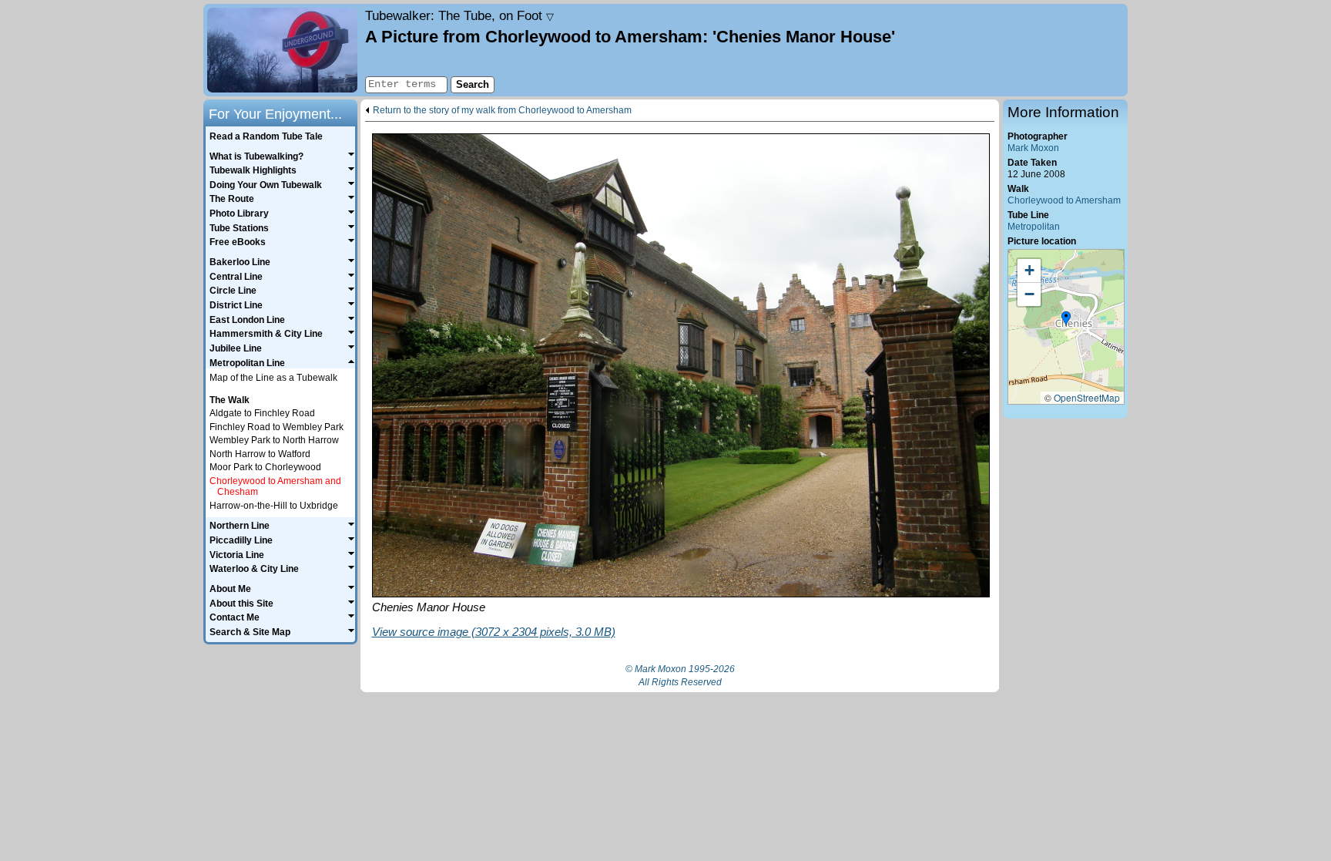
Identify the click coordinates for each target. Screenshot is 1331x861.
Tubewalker (459, 15)
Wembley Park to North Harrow (274, 440)
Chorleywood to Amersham (1064, 200)
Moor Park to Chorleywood (265, 467)
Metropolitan (1033, 226)
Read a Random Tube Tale (266, 136)
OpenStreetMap (1087, 397)
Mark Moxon (1033, 148)
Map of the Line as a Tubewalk (273, 377)
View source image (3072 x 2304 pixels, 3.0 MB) (493, 631)
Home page (282, 50)
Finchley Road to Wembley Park (277, 427)
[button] (1066, 319)
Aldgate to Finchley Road (262, 413)
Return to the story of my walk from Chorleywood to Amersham (502, 111)
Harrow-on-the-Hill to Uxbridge (274, 505)
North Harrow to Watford (260, 454)
